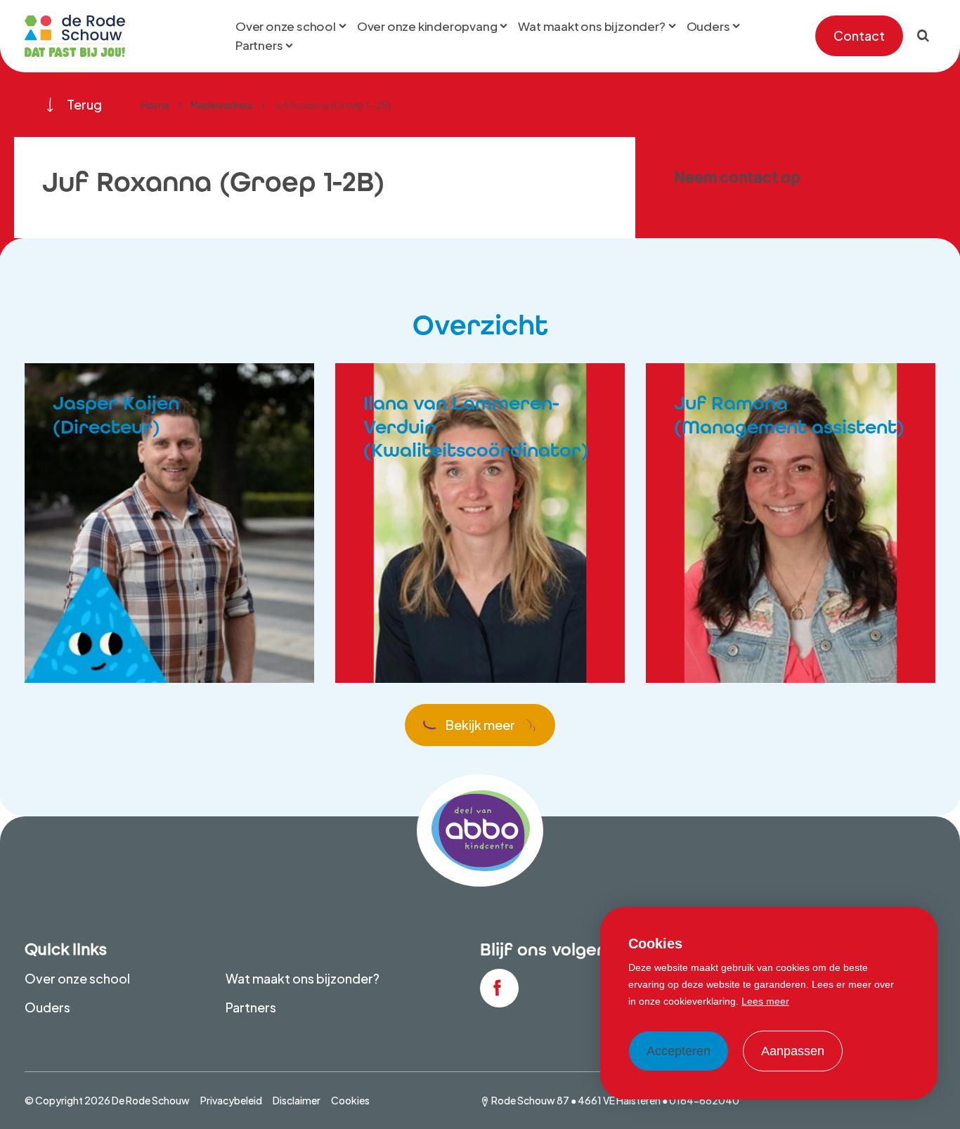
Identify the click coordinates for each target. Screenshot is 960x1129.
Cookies (350, 1100)
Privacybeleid (231, 1100)
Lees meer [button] (765, 1001)
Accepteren (679, 1051)
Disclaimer (296, 1100)
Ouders (47, 1007)
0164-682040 (704, 1100)
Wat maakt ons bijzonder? (303, 978)
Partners (251, 1007)
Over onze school (77, 978)
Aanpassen (792, 1051)
